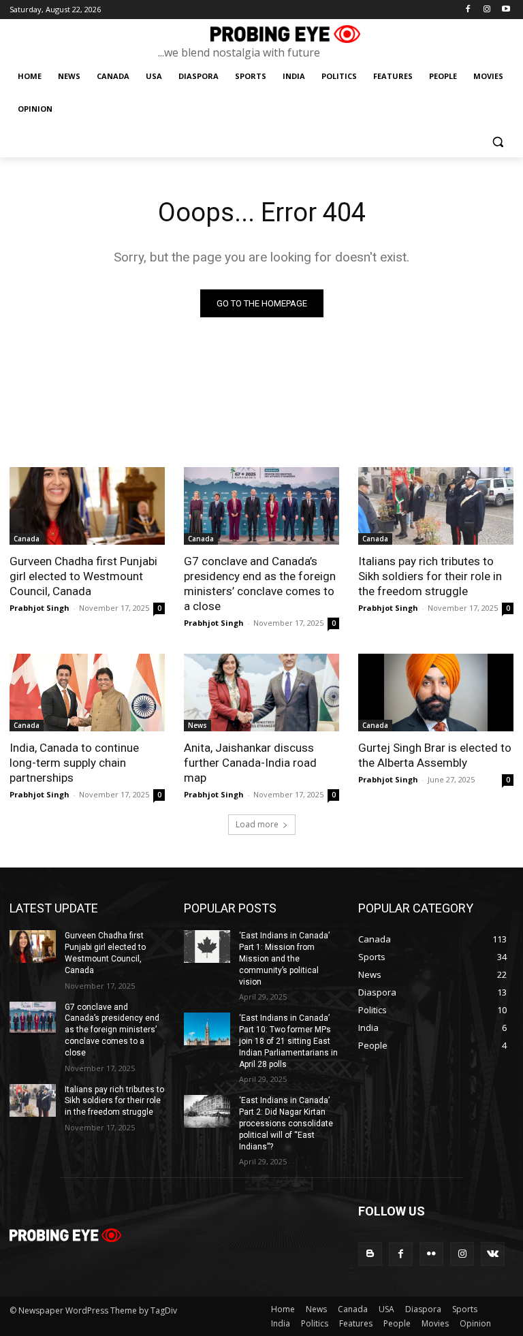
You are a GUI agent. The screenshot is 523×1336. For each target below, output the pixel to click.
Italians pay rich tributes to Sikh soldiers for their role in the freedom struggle (430, 576)
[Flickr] (431, 1254)
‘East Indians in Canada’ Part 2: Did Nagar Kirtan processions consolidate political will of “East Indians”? (286, 1123)
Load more (257, 824)
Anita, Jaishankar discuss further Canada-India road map (250, 762)
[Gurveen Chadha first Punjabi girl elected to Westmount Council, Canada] (87, 506)
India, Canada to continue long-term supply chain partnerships (74, 762)
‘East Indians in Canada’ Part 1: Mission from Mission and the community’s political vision (284, 958)
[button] (497, 142)
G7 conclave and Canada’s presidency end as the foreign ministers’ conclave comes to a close (260, 583)
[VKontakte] (493, 1254)
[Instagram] (486, 10)
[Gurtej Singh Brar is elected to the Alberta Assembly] (435, 692)
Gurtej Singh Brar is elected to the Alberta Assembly (434, 755)
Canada (26, 538)
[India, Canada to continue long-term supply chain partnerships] (87, 692)
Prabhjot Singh (39, 608)
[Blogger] (370, 1254)
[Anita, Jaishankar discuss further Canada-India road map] (261, 692)
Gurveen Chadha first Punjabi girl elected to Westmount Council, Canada (83, 576)
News (197, 725)
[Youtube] (505, 10)
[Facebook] (468, 10)
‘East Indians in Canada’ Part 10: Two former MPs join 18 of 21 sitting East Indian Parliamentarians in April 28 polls (288, 1040)
